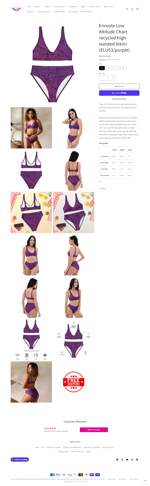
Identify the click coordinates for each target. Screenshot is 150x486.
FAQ (42, 447)
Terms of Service (77, 451)
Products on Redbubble (72, 447)
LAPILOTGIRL (20, 479)
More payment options (119, 98)
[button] (38, 6)
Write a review (94, 429)
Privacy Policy (64, 451)
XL (123, 68)
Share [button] (103, 188)
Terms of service (134, 479)
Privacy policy (122, 479)
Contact (88, 451)
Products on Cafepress (92, 447)
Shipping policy (69, 481)
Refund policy (108, 447)
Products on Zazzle (53, 447)
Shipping (102, 59)
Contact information (82, 481)
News (37, 447)
